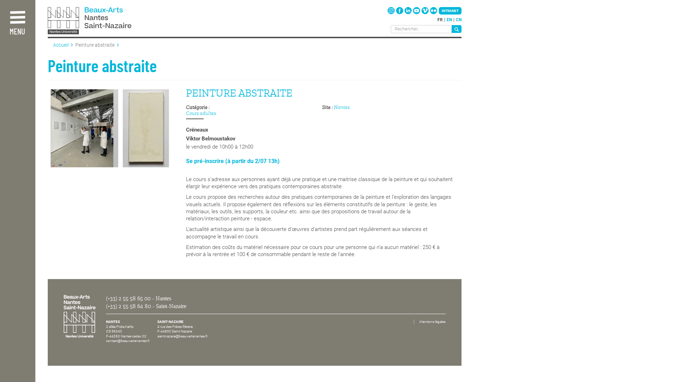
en (449, 19)
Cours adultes (201, 113)
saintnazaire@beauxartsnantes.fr (182, 336)
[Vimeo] (426, 12)
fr (440, 19)
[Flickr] (433, 12)
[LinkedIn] (409, 12)
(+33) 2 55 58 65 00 (128, 298)
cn (459, 19)
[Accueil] (105, 21)
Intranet (450, 11)
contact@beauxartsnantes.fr (128, 341)
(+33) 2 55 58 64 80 (128, 306)
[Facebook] (400, 12)
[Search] (457, 29)
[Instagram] (392, 12)
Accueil (61, 45)
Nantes (342, 107)
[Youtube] (417, 12)
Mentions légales (432, 322)
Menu (17, 32)
